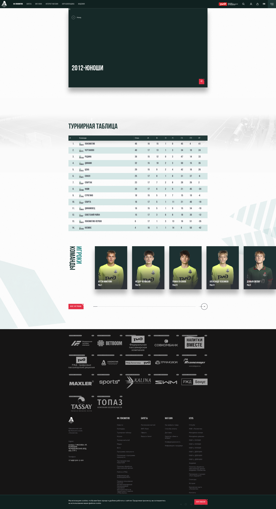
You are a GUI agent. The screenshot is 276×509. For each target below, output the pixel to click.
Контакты (192, 492)
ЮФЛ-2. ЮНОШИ (195, 444)
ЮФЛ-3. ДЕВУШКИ (195, 459)
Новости (120, 425)
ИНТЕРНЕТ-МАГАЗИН (52, 4)
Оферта (144, 433)
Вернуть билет (146, 436)
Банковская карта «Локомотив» (195, 488)
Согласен (201, 502)
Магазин (169, 418)
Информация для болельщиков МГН (123, 476)
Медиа (119, 444)
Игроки (119, 436)
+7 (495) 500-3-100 (76, 460)
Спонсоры (192, 479)
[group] (111, 267)
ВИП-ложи (38, 4)
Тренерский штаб (123, 440)
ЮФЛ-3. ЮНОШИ (195, 448)
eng (264, 4)
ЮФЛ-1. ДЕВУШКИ (195, 452)
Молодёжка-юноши (196, 433)
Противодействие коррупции (123, 461)
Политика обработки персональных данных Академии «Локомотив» (197, 468)
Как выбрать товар (172, 425)
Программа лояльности (125, 452)
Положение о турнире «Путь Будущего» (197, 475)
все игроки (76, 306)
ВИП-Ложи (145, 429)
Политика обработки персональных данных (125, 467)
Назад (79, 17)
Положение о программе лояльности (126, 456)
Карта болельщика (68, 4)
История (192, 483)
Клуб (191, 418)
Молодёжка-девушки (196, 436)
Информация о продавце (174, 446)
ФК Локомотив (18, 4)
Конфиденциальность (172, 442)
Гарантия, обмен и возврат (171, 437)
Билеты (29, 4)
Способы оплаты (171, 429)
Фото (119, 448)
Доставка (168, 433)
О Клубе (192, 425)
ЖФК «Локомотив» (195, 429)
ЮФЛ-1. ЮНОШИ (195, 440)
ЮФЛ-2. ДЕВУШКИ (195, 455)
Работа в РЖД (122, 472)
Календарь (121, 429)
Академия (81, 4)
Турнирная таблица (124, 433)
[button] (95, 306)
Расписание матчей (148, 425)
